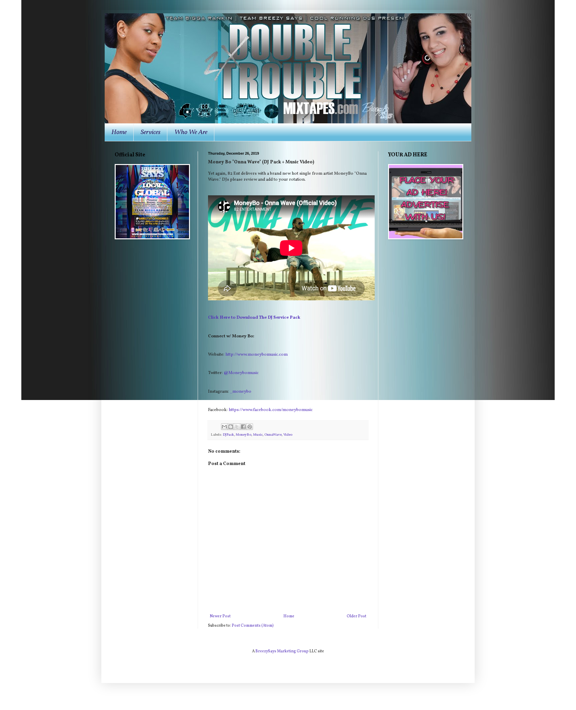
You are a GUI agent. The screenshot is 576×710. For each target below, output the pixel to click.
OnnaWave (273, 434)
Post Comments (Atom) (253, 625)
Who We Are (190, 132)
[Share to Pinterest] (249, 426)
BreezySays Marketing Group (282, 651)
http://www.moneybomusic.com (256, 354)
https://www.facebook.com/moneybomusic (271, 410)
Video (287, 434)
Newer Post (220, 616)
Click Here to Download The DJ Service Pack (254, 317)
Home (119, 132)
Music (258, 434)
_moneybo (240, 391)
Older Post (356, 616)
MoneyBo (243, 434)
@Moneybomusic (241, 373)
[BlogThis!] (230, 426)
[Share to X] (237, 426)
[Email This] (224, 426)
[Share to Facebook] (243, 426)
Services (150, 132)
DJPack (228, 434)
